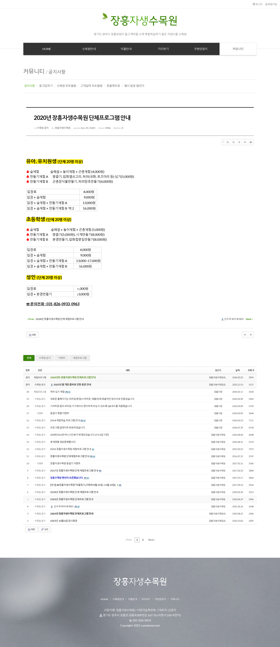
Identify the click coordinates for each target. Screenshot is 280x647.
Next (151, 539)
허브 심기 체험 (57, 391)
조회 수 (251, 370)
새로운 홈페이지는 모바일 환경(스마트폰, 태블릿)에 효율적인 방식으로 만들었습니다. (92, 398)
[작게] (233, 142)
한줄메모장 (113, 85)
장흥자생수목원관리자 (219, 377)
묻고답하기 (45, 85)
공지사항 (57, 72)
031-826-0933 (142, 620)
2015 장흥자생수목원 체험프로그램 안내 (70, 449)
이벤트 (61, 357)
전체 (29, 357)
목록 (34, 334)
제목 (128, 370)
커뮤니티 (33, 71)
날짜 (238, 370)
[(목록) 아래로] (245, 142)
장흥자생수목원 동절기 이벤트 (65, 463)
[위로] (239, 142)
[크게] (228, 142)
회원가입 (272, 4)
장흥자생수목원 (218, 434)
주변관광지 (160, 599)
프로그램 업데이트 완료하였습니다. (67, 427)
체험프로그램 (80, 357)
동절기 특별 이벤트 (59, 413)
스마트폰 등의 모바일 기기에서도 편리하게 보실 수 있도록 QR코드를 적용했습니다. (91, 406)
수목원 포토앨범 (66, 85)
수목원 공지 (45, 357)
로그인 (258, 4)
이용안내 (132, 599)
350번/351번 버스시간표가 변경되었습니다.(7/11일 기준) (79, 434)
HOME (104, 599)
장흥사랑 (218, 391)
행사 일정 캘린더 (134, 85)
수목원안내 (118, 599)
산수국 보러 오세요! (63, 506)
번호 (28, 370)
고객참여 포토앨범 (91, 85)
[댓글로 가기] (251, 142)
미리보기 (145, 599)
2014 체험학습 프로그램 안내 (65, 420)
